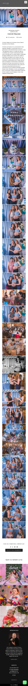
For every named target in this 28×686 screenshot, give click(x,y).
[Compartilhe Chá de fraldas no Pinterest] (17, 547)
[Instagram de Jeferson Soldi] (14, 675)
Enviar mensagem (14, 669)
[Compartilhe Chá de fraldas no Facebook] (10, 547)
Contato (14, 679)
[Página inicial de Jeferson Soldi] (5, 3)
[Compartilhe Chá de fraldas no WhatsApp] (12, 547)
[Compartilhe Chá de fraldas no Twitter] (14, 547)
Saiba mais (14, 659)
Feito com (14, 684)
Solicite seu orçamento (14, 550)
